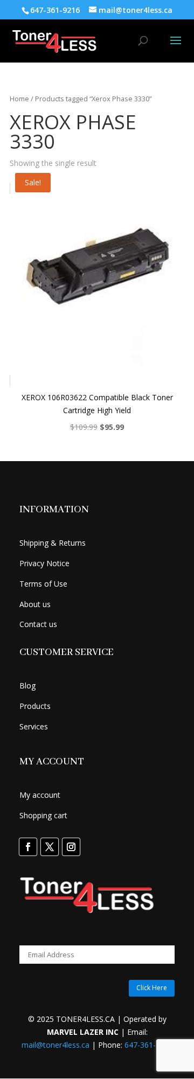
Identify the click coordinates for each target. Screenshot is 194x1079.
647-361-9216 (148, 1045)
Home (19, 98)
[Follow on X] (49, 846)
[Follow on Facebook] (28, 846)
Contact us (38, 624)
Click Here (151, 987)
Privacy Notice (44, 563)
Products (35, 706)
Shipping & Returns (52, 543)
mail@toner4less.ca (55, 1045)
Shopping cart (43, 815)
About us (35, 604)
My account (39, 795)
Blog (27, 685)
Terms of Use (43, 584)
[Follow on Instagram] (71, 846)
